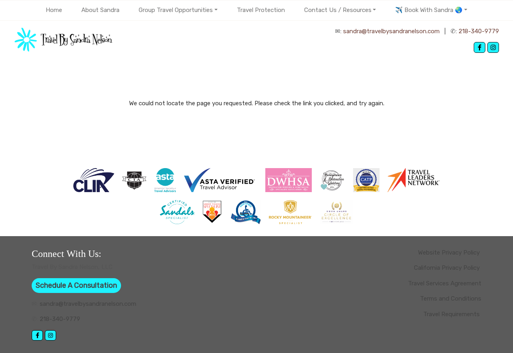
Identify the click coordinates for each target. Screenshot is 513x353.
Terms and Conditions (450, 298)
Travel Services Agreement (444, 283)
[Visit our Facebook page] (479, 47)
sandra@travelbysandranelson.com (391, 31)
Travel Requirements (452, 314)
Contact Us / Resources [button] (338, 10)
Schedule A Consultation (76, 285)
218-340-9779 (478, 31)
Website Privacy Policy (449, 252)
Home (54, 10)
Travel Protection (261, 10)
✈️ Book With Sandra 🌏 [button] (429, 10)
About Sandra (100, 10)
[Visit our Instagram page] (493, 47)
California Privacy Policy (447, 267)
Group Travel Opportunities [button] (176, 10)
